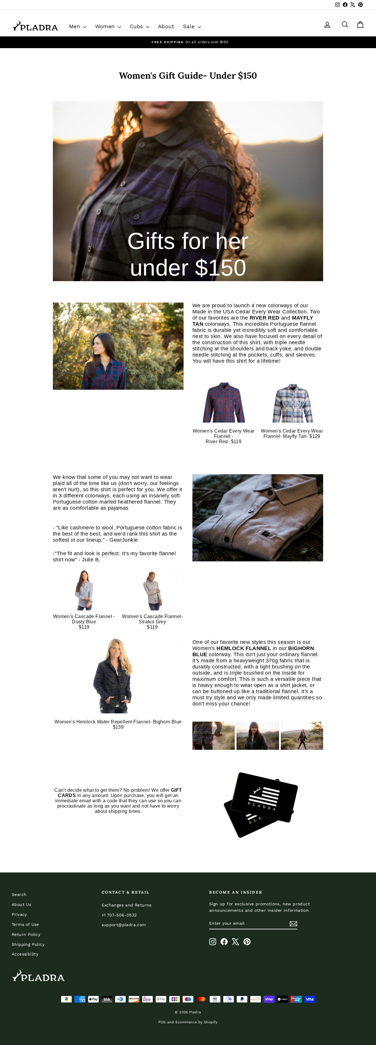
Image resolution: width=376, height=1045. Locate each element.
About (166, 26)
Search (19, 894)
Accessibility (25, 954)
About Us (21, 904)
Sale (190, 26)
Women (106, 26)
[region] (188, 42)
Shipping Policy (28, 944)
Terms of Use (25, 924)
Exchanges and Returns (127, 905)
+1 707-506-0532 (119, 915)
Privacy (19, 914)
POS (162, 1022)
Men (75, 26)
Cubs (137, 26)
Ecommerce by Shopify (196, 1022)
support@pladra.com (124, 924)
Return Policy (26, 934)
